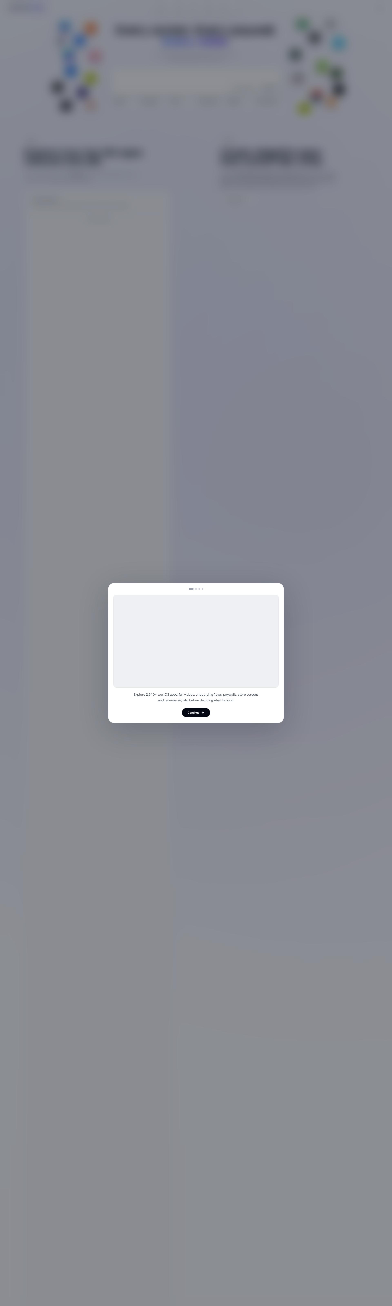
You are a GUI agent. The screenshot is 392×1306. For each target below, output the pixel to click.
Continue (193, 712)
